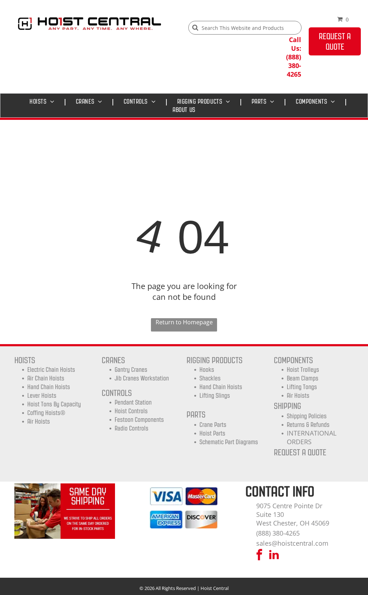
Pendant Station (133, 402)
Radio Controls (131, 428)
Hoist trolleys (303, 370)
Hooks (206, 370)
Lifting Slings (214, 396)
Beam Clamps (302, 378)
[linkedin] (273, 555)
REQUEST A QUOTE (300, 452)
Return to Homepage (184, 322)
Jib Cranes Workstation (142, 378)
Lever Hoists (41, 396)
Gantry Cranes (131, 370)
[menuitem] (43, 101)
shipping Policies (307, 416)
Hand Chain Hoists (48, 387)
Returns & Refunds (308, 425)
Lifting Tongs (302, 387)
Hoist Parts (212, 433)
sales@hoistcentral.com (292, 543)
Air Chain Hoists (45, 378)
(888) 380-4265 (278, 533)
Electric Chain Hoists (51, 370)
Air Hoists (38, 421)
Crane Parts (212, 425)
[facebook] (259, 555)
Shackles (210, 378)
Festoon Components (139, 420)
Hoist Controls (131, 411)
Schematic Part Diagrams (228, 442)
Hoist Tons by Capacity (54, 404)
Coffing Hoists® (46, 413)
